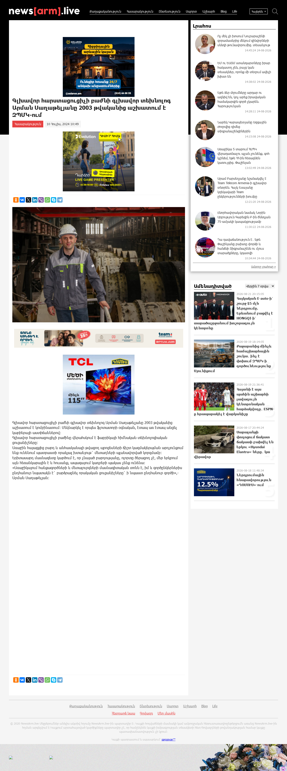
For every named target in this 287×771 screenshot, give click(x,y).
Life (234, 11)
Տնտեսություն (169, 11)
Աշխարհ (208, 11)
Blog (224, 11)
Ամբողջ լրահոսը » (263, 266)
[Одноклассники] (16, 200)
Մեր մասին (166, 713)
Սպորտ (191, 11)
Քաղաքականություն (105, 11)
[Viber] (41, 200)
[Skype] (53, 200)
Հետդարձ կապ (123, 713)
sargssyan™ (169, 739)
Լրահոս (202, 26)
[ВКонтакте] (22, 200)
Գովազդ (146, 713)
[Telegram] (60, 200)
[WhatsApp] (47, 200)
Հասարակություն (140, 11)
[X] (28, 200)
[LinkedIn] (34, 200)
